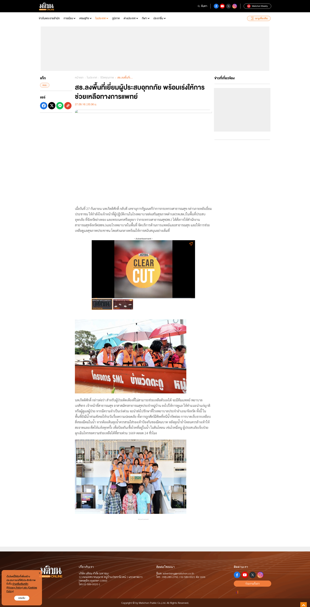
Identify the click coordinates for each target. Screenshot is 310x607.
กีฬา (144, 18)
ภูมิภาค (116, 18)
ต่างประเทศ (129, 18)
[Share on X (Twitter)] (51, 105)
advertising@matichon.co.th (178, 573)
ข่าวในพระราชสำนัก (49, 18)
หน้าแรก (79, 77)
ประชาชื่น (158, 18)
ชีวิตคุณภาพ (107, 77)
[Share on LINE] (59, 105)
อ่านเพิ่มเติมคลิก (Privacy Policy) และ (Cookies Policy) (21, 587)
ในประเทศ (100, 18)
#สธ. (44, 85)
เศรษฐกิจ (84, 18)
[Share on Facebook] (43, 105)
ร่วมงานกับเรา (252, 583)
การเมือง (68, 18)
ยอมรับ (21, 598)
